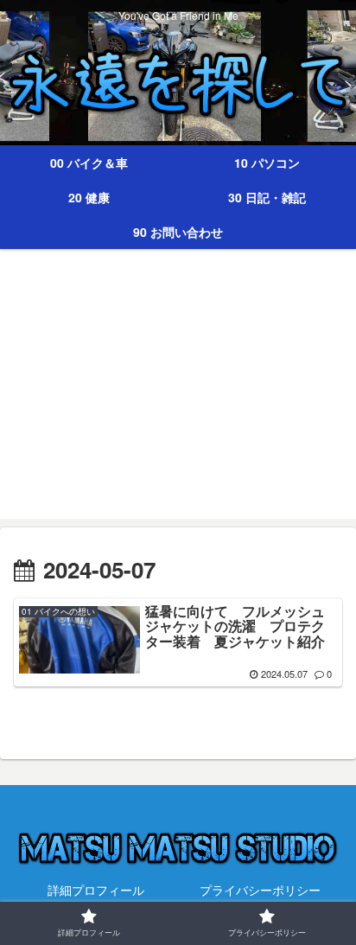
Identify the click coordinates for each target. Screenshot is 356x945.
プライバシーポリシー (260, 889)
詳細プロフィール (96, 889)
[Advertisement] (178, 394)
